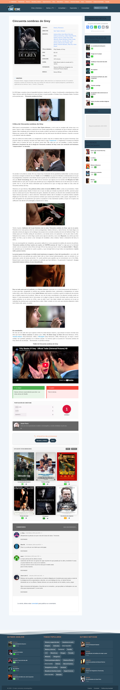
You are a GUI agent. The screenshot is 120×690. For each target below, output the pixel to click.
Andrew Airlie (57, 34)
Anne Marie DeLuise (67, 34)
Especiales (73, 8)
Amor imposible (66, 645)
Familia (107, 1)
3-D (46, 653)
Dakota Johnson (58, 37)
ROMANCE (74, 448)
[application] (42, 7)
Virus (53, 1)
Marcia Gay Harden (63, 42)
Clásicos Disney (68, 660)
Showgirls (41, 336)
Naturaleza (60, 1)
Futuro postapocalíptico (52, 660)
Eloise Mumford (63, 39)
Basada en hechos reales (53, 671)
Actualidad (61, 8)
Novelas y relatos (36, 1)
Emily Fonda (71, 39)
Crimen (67, 1)
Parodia (70, 653)
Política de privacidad (107, 688)
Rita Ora (70, 44)
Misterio (47, 656)
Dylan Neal (66, 37)
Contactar (96, 688)
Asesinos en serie (67, 642)
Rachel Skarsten (62, 44)
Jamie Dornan (57, 41)
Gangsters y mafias (51, 667)
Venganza (56, 656)
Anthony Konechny (59, 36)
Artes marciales (49, 674)
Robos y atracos (50, 649)
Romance (61, 27)
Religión (47, 646)
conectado (35, 603)
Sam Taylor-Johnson (59, 31)
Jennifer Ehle (65, 41)
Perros (28, 1)
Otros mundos (49, 663)
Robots (58, 664)
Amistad (63, 667)
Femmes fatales (75, 1)
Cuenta (90, 688)
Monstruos (54, 653)
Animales (56, 646)
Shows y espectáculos (52, 642)
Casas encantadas (99, 1)
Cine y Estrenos (36, 8)
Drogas (63, 653)
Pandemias (21, 1)
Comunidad (85, 8)
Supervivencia (47, 1)
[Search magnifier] (106, 8)
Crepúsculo (52, 140)
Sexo (82, 1)
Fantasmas (89, 1)
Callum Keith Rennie (70, 36)
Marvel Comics (68, 664)
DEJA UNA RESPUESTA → (70, 527)
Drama (55, 27)
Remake (59, 674)
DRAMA (68, 448)
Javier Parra (24, 423)
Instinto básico (17, 336)
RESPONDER (24, 539)
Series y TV (50, 8)
